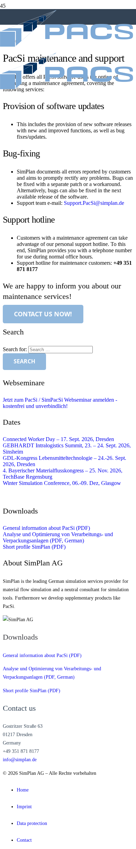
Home (23, 790)
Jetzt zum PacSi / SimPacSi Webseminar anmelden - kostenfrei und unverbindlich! (60, 403)
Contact (24, 840)
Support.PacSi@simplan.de (94, 203)
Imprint (24, 806)
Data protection (32, 823)
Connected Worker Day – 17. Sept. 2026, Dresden (58, 439)
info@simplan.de (20, 759)
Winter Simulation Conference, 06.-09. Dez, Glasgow (62, 483)
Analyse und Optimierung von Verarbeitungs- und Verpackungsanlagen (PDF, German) (58, 537)
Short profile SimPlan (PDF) (34, 547)
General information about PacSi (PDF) (46, 528)
